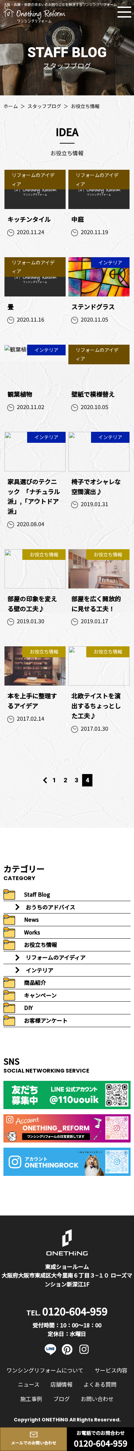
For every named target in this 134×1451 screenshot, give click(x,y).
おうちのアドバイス (50, 907)
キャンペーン (40, 995)
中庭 (77, 219)
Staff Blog (37, 894)
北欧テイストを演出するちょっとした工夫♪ (96, 705)
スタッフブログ (44, 106)
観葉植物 (20, 393)
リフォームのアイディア (56, 957)
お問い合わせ (97, 1399)
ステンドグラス (93, 306)
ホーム (10, 106)
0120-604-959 (100, 1443)
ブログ (61, 1399)
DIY (28, 1007)
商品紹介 (35, 982)
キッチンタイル (29, 219)
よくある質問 (99, 1384)
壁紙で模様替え (93, 393)
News (31, 919)
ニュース (29, 1384)
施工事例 (31, 1399)
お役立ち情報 (40, 944)
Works (32, 932)
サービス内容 (110, 1370)
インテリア (39, 970)
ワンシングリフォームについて (45, 1370)
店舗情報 (61, 1384)
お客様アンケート (46, 1020)
